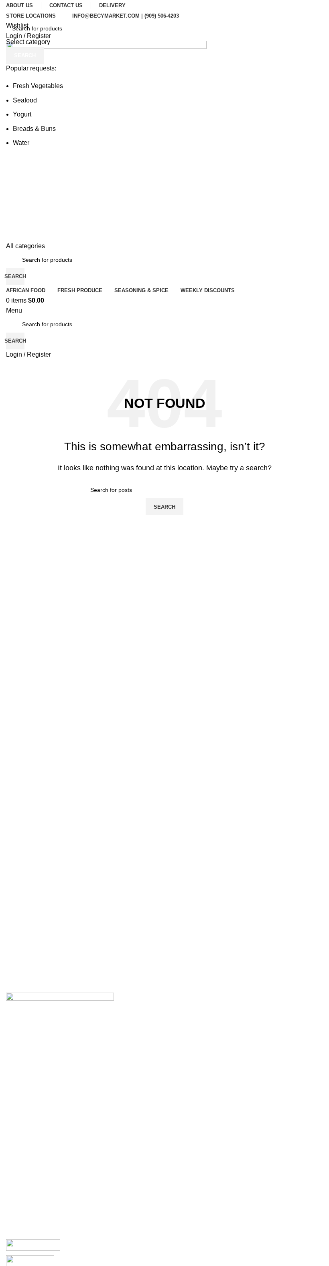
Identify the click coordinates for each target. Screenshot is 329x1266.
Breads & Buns (34, 128)
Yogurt (22, 114)
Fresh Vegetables (38, 85)
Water (21, 142)
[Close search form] (10, 10)
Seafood (25, 100)
